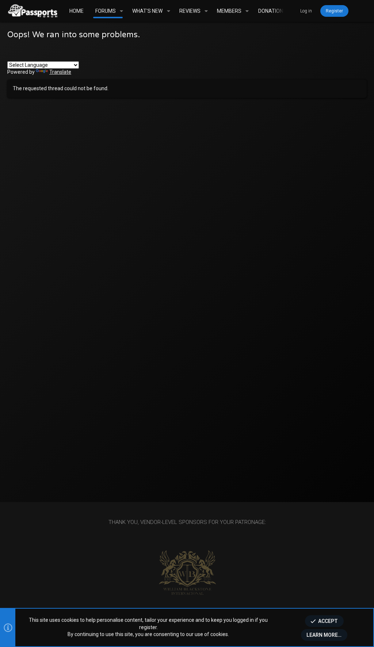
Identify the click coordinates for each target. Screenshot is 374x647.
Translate (60, 72)
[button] (121, 11)
